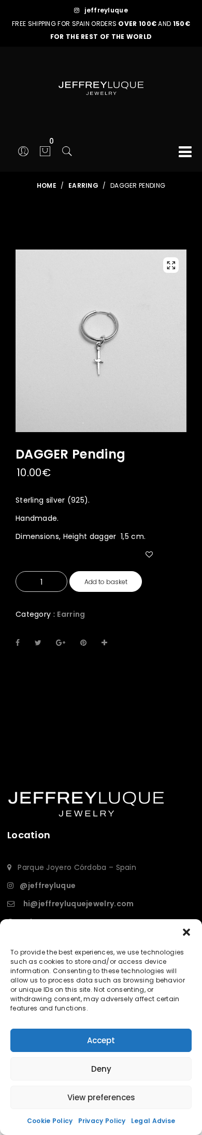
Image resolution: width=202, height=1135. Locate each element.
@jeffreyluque (48, 885)
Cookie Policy (50, 1120)
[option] (101, 341)
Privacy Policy (102, 1120)
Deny (101, 1068)
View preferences (101, 1097)
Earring (71, 614)
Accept (101, 1040)
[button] (186, 932)
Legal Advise (153, 1120)
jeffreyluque (106, 10)
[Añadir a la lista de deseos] (155, 567)
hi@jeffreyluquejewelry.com (78, 903)
